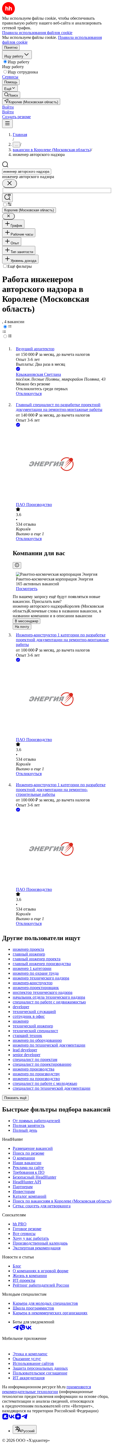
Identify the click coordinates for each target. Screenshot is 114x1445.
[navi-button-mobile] (7, 123)
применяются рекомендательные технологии (46, 1389)
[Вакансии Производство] (62, 465)
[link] (11, 95)
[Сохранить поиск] (7, 197)
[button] (8, 107)
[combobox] (26, 171)
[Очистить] (9, 183)
